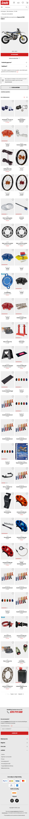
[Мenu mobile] (2, 7)
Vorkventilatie (21, 661)
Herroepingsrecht (5, 761)
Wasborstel (21, 218)
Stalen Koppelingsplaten (7, 218)
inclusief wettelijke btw (14, 811)
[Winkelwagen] (27, 3)
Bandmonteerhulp (7, 512)
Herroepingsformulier (5, 763)
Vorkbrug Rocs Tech (7, 168)
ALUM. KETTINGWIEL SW (7, 686)
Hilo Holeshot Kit (7, 635)
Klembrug (21, 391)
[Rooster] (24, 97)
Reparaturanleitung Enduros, (21, 462)
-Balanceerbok (21, 341)
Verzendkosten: (5, 812)
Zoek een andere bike (13, 58)
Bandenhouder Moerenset (7, 414)
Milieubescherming (5, 768)
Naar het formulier (8, 81)
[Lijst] (26, 97)
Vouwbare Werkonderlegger (7, 391)
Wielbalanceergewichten (21, 317)
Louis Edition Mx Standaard (7, 365)
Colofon (3, 754)
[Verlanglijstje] (23, 3)
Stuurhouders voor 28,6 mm (7, 119)
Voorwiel (7, 194)
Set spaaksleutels (7, 537)
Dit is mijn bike (14, 54)
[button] (26, 7)
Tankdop (7, 144)
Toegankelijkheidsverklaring (7, 765)
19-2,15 (21, 168)
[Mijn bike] (18, 3)
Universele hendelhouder (21, 512)
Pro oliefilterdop (7, 292)
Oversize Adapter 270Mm (22, 144)
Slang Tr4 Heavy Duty (7, 341)
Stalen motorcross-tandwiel (7, 243)
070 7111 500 (16, 712)
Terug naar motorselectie (7, 14)
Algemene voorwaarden (6, 756)
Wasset (21, 268)
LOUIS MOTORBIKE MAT (21, 365)
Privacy (2, 759)
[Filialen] (14, 3)
